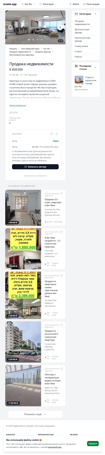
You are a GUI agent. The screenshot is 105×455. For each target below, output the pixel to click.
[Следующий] (60, 27)
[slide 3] (37, 39)
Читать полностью (17, 105)
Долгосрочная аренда (82, 31)
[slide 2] (33, 39)
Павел (56, 141)
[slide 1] (28, 39)
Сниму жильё (81, 46)
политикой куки (55, 447)
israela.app (10, 4)
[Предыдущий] (10, 27)
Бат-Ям (28, 4)
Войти (76, 4)
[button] (35, 27)
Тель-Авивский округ (30, 48)
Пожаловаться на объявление (35, 176)
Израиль (13, 48)
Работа (78, 56)
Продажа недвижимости (20, 52)
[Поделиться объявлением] (57, 134)
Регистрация (93, 4)
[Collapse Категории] (95, 14)
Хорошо (93, 443)
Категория (48, 4)
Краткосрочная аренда (82, 39)
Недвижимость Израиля (23, 426)
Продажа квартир (43, 52)
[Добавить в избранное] (51, 134)
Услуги (78, 51)
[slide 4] (41, 39)
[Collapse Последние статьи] (95, 67)
